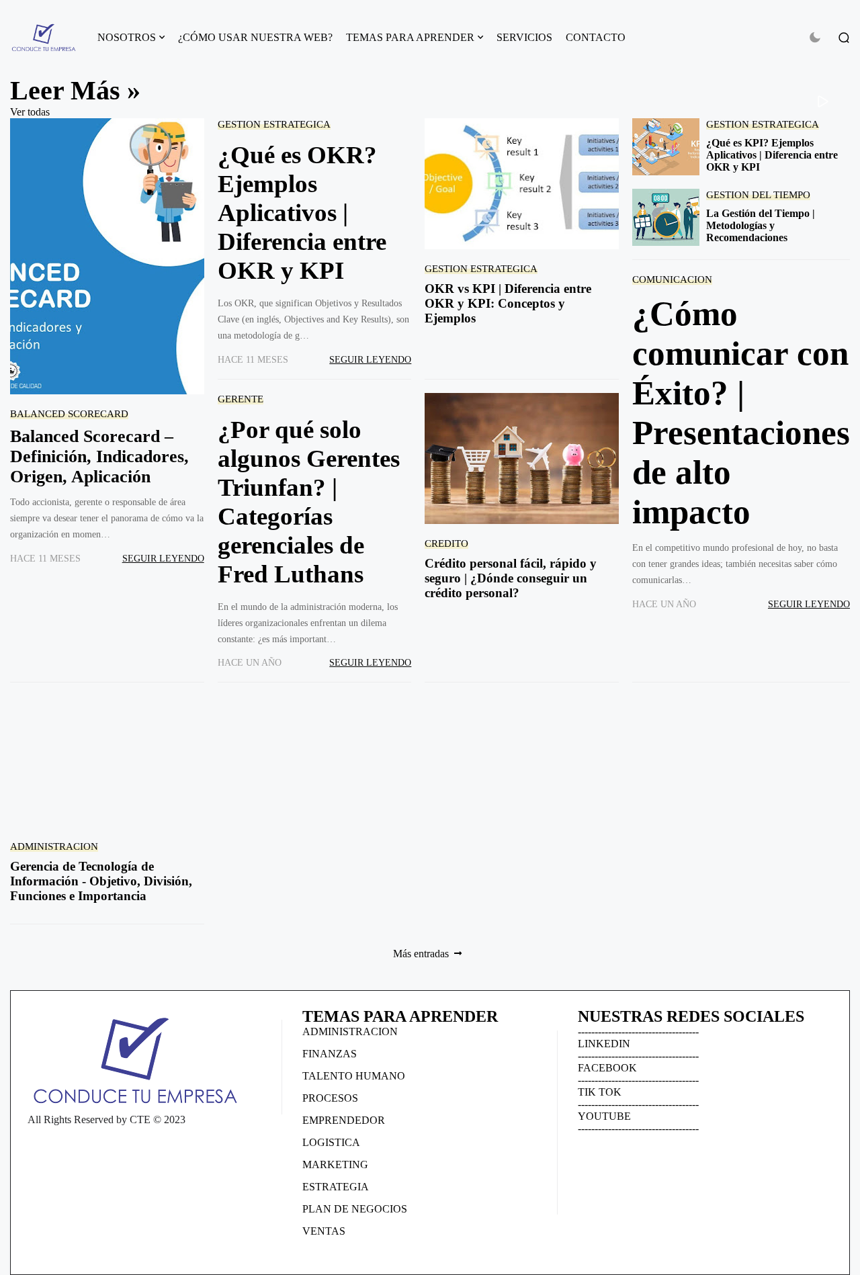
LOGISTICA (331, 1142)
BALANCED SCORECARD (69, 413)
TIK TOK (599, 1092)
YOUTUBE (604, 1116)
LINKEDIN (604, 1043)
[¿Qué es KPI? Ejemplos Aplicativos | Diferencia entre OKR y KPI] (665, 146)
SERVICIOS (524, 37)
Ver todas (30, 112)
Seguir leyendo (163, 558)
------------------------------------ (638, 1031)
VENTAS (323, 1231)
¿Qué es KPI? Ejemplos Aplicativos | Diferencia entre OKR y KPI (772, 155)
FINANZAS (329, 1053)
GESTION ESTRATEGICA (274, 124)
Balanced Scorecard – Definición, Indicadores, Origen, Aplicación (99, 456)
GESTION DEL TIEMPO (758, 194)
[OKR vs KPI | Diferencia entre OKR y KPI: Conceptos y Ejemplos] (522, 183)
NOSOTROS (126, 37)
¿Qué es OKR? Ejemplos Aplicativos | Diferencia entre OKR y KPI (302, 212)
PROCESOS (330, 1098)
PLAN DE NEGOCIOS (354, 1209)
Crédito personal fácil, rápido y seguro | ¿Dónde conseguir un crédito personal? (511, 578)
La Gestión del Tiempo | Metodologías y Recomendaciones (760, 225)
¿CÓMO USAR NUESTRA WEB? (255, 37)
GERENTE (240, 398)
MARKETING (335, 1164)
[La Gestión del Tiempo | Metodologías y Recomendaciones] (665, 217)
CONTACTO (596, 37)
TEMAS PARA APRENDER (410, 37)
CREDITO (446, 543)
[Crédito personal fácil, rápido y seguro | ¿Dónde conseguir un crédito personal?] (522, 458)
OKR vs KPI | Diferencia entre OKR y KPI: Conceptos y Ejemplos (508, 303)
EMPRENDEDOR (343, 1120)
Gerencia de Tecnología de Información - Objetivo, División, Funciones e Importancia (101, 881)
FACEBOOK (607, 1067)
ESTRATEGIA (335, 1186)
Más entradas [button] (421, 953)
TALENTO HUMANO (353, 1076)
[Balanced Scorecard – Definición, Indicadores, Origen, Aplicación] (107, 256)
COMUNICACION (672, 279)
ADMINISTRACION (54, 846)
